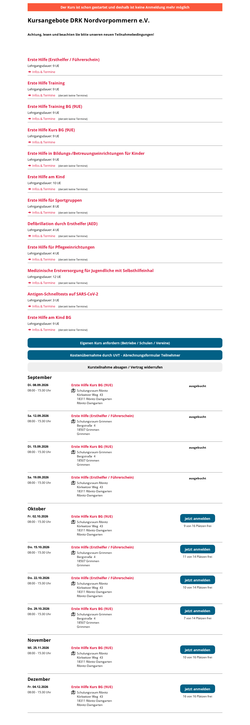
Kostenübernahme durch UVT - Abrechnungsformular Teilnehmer (125, 355)
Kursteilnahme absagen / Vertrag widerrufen (125, 367)
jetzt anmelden (197, 518)
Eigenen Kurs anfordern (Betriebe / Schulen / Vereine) (125, 343)
